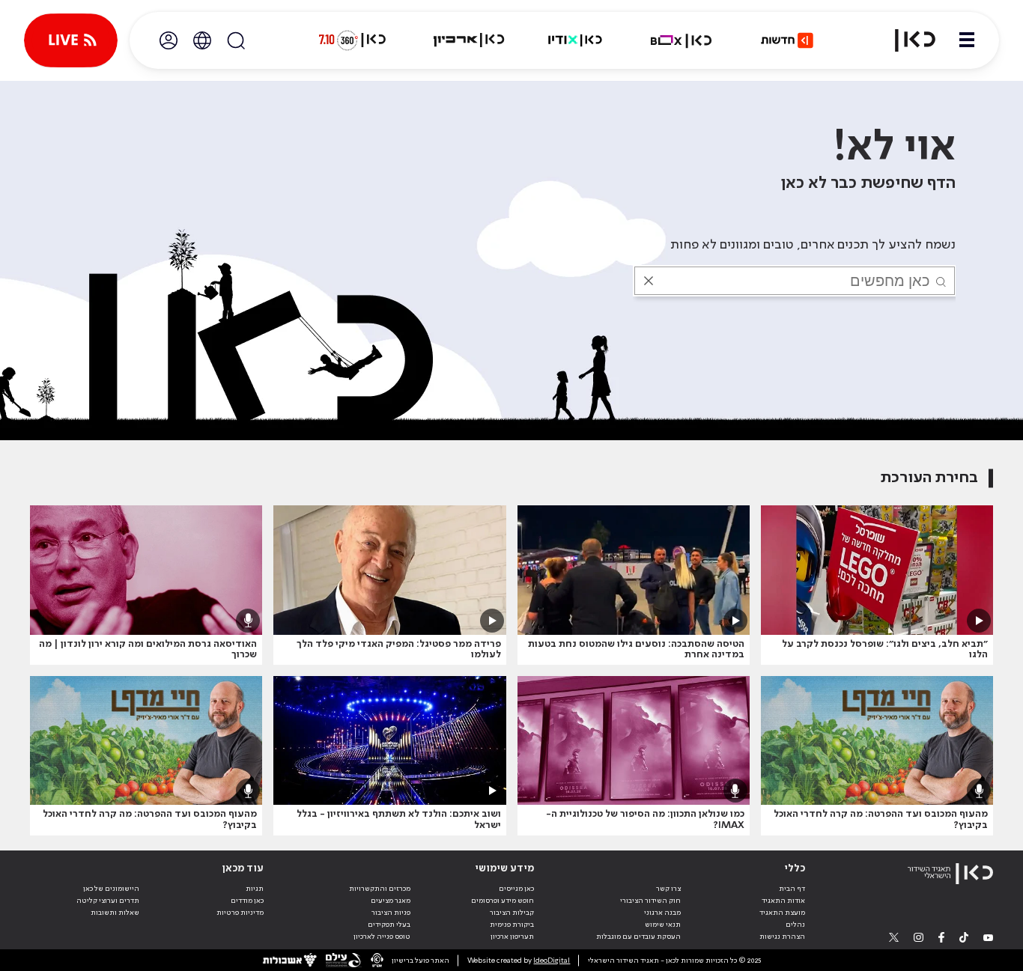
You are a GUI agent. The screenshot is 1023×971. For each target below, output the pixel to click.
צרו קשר (668, 888)
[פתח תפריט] (967, 40)
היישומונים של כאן (111, 888)
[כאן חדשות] (787, 40)
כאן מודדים (247, 900)
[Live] (71, 40)
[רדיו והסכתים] (575, 40)
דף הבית (792, 888)
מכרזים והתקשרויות (379, 888)
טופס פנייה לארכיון (381, 936)
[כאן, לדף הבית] (906, 40)
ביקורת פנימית (512, 924)
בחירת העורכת (929, 478)
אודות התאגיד (783, 900)
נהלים (795, 924)
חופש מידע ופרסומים (502, 900)
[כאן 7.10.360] (352, 40)
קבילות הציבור (512, 912)
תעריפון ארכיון (512, 936)
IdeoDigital (551, 960)
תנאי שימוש (663, 924)
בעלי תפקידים (389, 924)
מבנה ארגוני (662, 912)
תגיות (255, 888)
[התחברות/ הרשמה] (168, 40)
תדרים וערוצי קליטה (107, 900)
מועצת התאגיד (782, 912)
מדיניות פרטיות (240, 912)
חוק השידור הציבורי (650, 900)
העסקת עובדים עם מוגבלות (638, 936)
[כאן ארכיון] (468, 40)
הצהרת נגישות (782, 936)
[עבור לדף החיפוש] (236, 40)
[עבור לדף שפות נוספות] (202, 40)
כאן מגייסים (516, 888)
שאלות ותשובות (115, 912)
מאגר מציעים (390, 900)
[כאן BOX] (681, 40)
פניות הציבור (390, 912)
